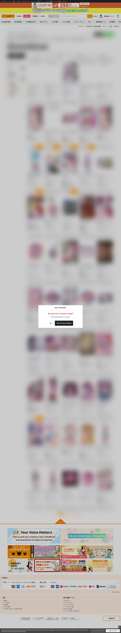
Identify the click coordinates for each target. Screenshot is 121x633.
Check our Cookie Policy (98, 630)
